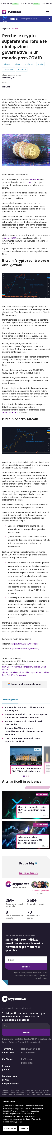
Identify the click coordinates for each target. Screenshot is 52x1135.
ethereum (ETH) (9, 412)
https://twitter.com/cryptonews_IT (25, 648)
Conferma (24, 1128)
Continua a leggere (28, 873)
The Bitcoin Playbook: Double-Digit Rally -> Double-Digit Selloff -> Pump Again (25, 673)
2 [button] (26, 776)
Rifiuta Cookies (10, 1128)
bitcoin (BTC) (10, 238)
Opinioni (15, 29)
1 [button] (24, 776)
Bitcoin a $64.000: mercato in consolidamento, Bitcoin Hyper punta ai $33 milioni (24, 731)
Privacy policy (6, 1067)
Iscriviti (26, 966)
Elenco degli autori (40, 891)
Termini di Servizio (25, 1042)
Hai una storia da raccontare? (30, 1050)
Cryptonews (6, 29)
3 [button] (28, 776)
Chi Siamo (7, 1059)
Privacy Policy (31, 975)
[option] (26, 760)
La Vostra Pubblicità (27, 1061)
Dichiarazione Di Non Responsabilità (9, 1080)
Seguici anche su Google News (25, 684)
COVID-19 (29, 182)
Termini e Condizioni (8, 1050)
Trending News (10, 699)
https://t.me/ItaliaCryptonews (25, 643)
